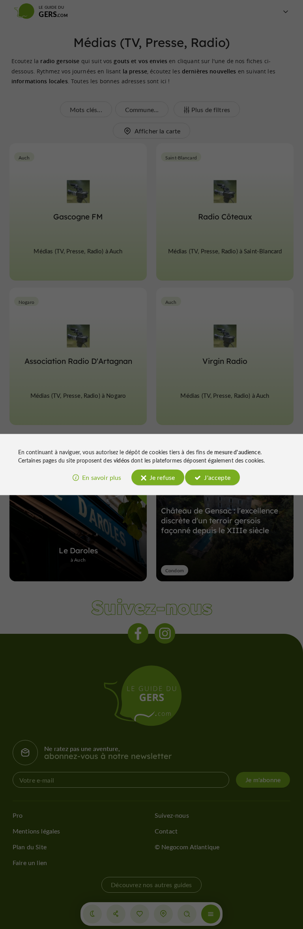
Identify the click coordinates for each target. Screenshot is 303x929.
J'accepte (217, 477)
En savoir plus (101, 477)
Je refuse (162, 477)
